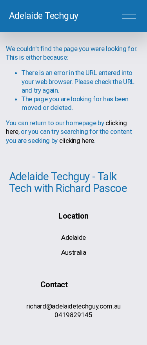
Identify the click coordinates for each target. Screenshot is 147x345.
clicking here (76, 140)
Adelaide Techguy (44, 15)
